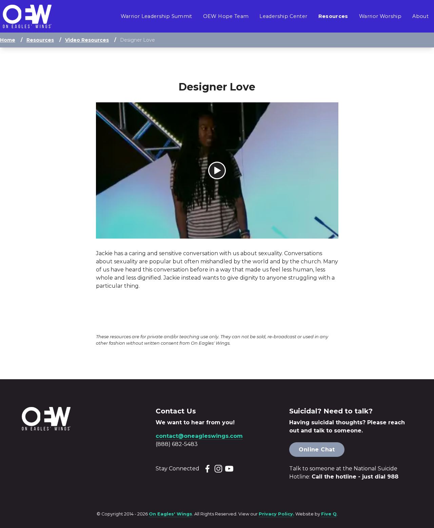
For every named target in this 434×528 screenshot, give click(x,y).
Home (7, 40)
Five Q (329, 513)
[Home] (27, 16)
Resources (40, 40)
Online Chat (317, 449)
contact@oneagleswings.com (199, 436)
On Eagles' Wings (170, 513)
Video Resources (87, 40)
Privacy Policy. (276, 513)
